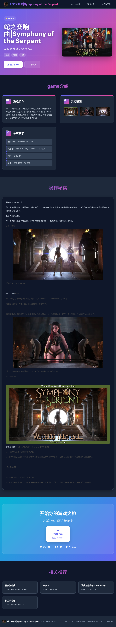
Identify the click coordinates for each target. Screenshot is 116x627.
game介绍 (75, 4)
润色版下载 (106, 4)
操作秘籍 (90, 4)
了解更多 (32, 64)
